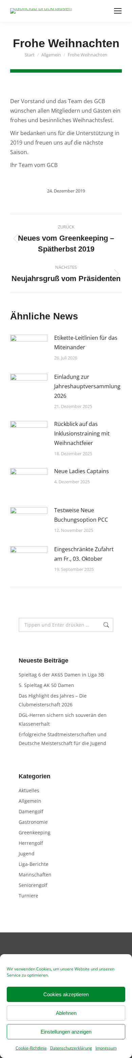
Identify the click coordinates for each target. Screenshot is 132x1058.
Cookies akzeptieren (66, 994)
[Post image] (28, 348)
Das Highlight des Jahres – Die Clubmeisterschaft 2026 (53, 700)
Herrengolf (31, 843)
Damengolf (31, 811)
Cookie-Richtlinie (31, 1048)
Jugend (27, 853)
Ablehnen (66, 1013)
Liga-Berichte (33, 864)
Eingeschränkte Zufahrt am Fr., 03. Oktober (84, 553)
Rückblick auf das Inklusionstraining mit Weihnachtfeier (82, 433)
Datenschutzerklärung (71, 1048)
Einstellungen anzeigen (66, 1032)
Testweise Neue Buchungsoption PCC (81, 514)
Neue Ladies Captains (81, 471)
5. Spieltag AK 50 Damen (46, 685)
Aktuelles (29, 790)
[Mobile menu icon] (118, 11)
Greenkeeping (34, 832)
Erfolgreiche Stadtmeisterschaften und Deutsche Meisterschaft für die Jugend (63, 738)
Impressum (106, 1048)
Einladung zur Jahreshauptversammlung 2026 (87, 386)
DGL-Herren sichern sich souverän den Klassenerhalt (63, 719)
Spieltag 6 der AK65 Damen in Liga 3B (61, 674)
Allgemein (30, 801)
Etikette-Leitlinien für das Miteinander (85, 342)
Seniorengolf (33, 885)
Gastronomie (33, 822)
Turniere (28, 895)
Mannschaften (35, 874)
